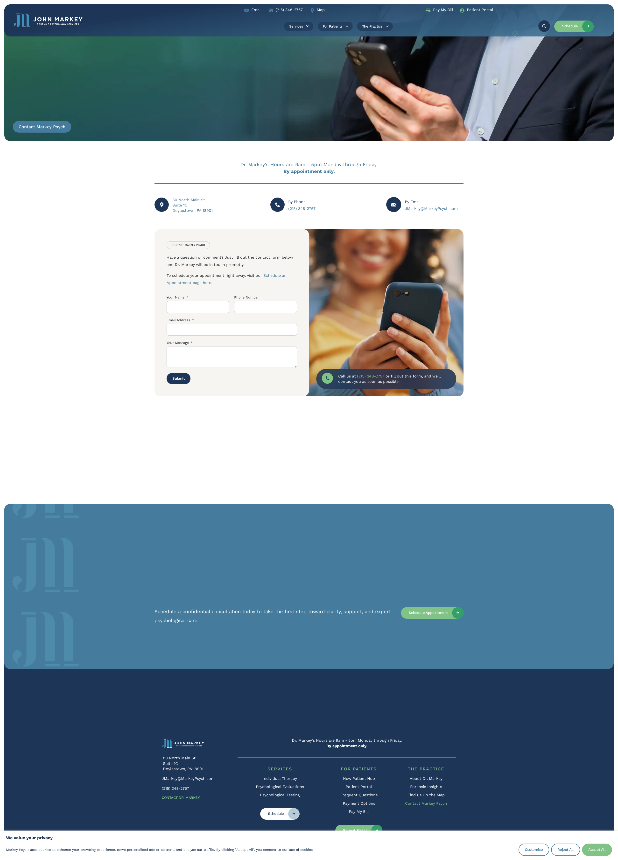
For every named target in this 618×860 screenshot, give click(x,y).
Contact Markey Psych (426, 803)
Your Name (176, 297)
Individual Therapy (280, 778)
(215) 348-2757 (302, 208)
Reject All (565, 849)
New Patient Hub (359, 778)
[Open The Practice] (387, 26)
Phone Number (246, 297)
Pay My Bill (359, 811)
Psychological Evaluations (280, 786)
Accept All (597, 849)
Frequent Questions (359, 795)
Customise (534, 849)
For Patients (359, 768)
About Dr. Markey (426, 778)
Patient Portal (359, 786)
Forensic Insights (426, 786)
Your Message (178, 343)
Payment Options (359, 803)
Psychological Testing (280, 795)
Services (279, 768)
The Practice (426, 768)
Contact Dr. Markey (181, 798)
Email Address (179, 320)
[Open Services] (307, 26)
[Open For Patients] (347, 26)
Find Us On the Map (426, 795)
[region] (309, 845)
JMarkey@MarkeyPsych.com (431, 208)
